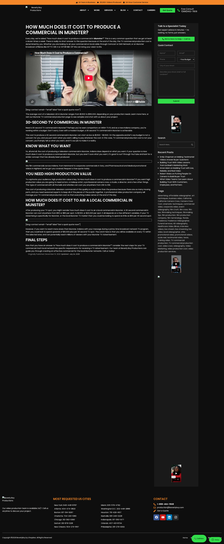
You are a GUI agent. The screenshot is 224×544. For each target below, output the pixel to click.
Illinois (176, 226)
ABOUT (83, 10)
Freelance (162, 220)
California (187, 198)
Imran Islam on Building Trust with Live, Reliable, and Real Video (177, 169)
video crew (168, 246)
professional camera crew (97, 182)
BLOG (123, 10)
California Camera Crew (169, 201)
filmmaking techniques (172, 212)
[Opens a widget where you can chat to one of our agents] (215, 540)
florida (185, 218)
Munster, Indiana (89, 151)
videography (179, 246)
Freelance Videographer (178, 220)
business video (175, 198)
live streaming (181, 229)
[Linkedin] (169, 517)
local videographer (172, 232)
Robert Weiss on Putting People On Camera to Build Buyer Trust (175, 175)
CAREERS (151, 10)
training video (164, 240)
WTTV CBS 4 (53, 47)
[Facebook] (156, 517)
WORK (97, 10)
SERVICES (108, 10)
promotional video (166, 234)
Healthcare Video (165, 226)
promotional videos (183, 234)
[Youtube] (163, 517)
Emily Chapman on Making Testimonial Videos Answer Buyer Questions (177, 158)
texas (185, 237)
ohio (183, 232)
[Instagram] (176, 517)
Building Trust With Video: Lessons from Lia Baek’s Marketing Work (175, 164)
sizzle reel (162, 237)
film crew (184, 209)
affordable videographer (180, 195)
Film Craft (174, 209)
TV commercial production (125, 138)
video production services (175, 250)
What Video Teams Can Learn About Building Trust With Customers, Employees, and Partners (176, 182)
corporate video (171, 206)
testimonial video (175, 237)
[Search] (185, 145)
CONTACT (138, 10)
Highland (38, 168)
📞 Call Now (199, 538)
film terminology (174, 218)
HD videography (180, 223)
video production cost (177, 248)
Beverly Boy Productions (132, 248)
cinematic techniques (173, 204)
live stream (169, 229)
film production (169, 215)
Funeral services (165, 223)
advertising (163, 195)
